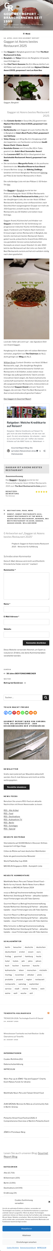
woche (23, 993)
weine (7, 993)
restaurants (10, 984)
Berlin (6, 1183)
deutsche (29, 947)
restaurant (39, 979)
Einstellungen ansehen (26, 1242)
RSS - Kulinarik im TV (13, 819)
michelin (43, 970)
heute (38, 956)
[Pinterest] (14, 713)
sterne (25, 989)
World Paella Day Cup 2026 (15, 861)
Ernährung (8, 1193)
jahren (38, 961)
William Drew (9, 362)
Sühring (43, 173)
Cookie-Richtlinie (13, 1248)
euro (39, 952)
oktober (30, 975)
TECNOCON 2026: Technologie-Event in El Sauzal (23, 1018)
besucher (17, 947)
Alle (5, 1173)
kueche (36, 966)
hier (8, 184)
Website (7, 629)
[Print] (31, 713)
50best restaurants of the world (24, 516)
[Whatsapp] (22, 713)
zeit (31, 993)
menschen (31, 970)
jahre (30, 961)
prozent (19, 979)
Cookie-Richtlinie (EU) (13, 1059)
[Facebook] (6, 713)
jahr (23, 961)
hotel (7, 961)
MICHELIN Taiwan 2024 (23, 887)
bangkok (39, 519)
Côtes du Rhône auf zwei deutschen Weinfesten (25, 851)
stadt (17, 989)
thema (34, 989)
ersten (22, 952)
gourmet (18, 956)
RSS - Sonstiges (11, 826)
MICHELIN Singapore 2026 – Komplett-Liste (23, 866)
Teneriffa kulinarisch (17, 1013)
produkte (9, 979)
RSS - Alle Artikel (11, 810)
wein (42, 989)
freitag (8, 956)
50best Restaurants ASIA (28, 514)
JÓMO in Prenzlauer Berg (14, 1132)
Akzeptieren (26, 1229)
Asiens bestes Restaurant (20, 519)
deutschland (10, 952)
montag (8, 975)
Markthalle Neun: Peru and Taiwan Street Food (24, 1093)
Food (24, 510)
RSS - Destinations (12, 816)
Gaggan (11, 190)
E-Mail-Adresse (11, 616)
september (34, 984)
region (29, 979)
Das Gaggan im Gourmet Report (17, 399)
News (30, 510)
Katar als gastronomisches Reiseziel (19, 856)
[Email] (27, 713)
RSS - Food (8, 813)
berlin (7, 947)
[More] (35, 713)
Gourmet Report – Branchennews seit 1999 (23, 17)
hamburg (29, 956)
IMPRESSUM (41, 1248)
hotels (15, 961)
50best (10, 514)
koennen (26, 966)
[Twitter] (10, 713)
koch (7, 966)
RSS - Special (9, 829)
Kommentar (10, 570)
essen (30, 952)
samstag (22, 984)
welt (15, 993)
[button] (49, 1202)
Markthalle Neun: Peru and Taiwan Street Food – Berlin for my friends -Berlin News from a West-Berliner (24, 884)
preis (39, 975)
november (19, 975)
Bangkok (20, 190)
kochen (15, 966)
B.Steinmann (9, 1178)
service (8, 989)
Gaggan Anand (14, 523)
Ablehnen (26, 1235)
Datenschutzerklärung (28, 1248)
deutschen (41, 947)
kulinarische (10, 970)
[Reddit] (18, 713)
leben (21, 970)
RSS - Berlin (9, 823)
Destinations (14, 510)
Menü (28, 34)
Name (7, 604)
